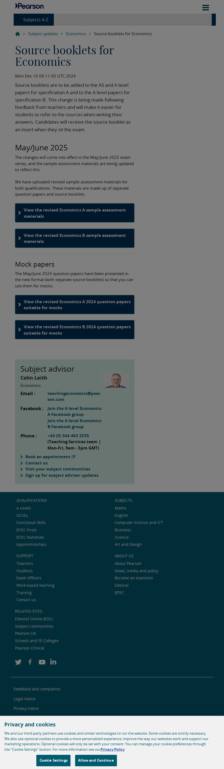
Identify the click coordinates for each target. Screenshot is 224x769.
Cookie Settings (53, 760)
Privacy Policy (113, 749)
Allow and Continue (96, 760)
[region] (112, 742)
